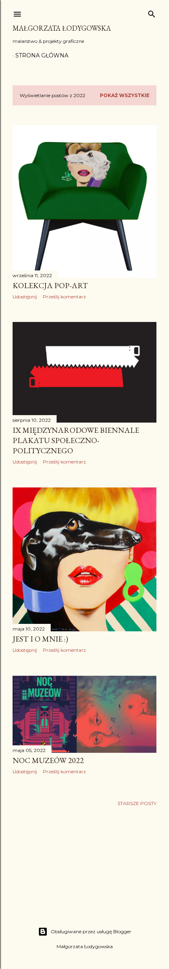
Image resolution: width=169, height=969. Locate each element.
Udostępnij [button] (25, 297)
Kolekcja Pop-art (50, 285)
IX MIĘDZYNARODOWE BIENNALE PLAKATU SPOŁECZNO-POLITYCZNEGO (76, 440)
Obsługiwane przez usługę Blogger (91, 931)
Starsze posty (137, 803)
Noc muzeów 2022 (48, 760)
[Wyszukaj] (151, 12)
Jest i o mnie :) (40, 639)
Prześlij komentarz (64, 297)
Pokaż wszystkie (124, 95)
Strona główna (41, 55)
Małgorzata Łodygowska (62, 28)
